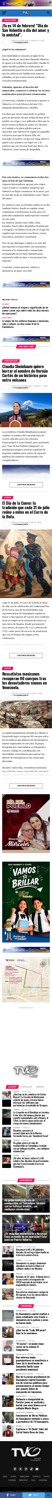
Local (33, 1480)
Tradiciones (24, 1476)
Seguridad (43, 1480)
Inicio (5, 1476)
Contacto (36, 1476)
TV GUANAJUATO (20, 43)
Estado (13, 1476)
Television (12, 1480)
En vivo (46, 1476)
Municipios (23, 1480)
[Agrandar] (46, 797)
